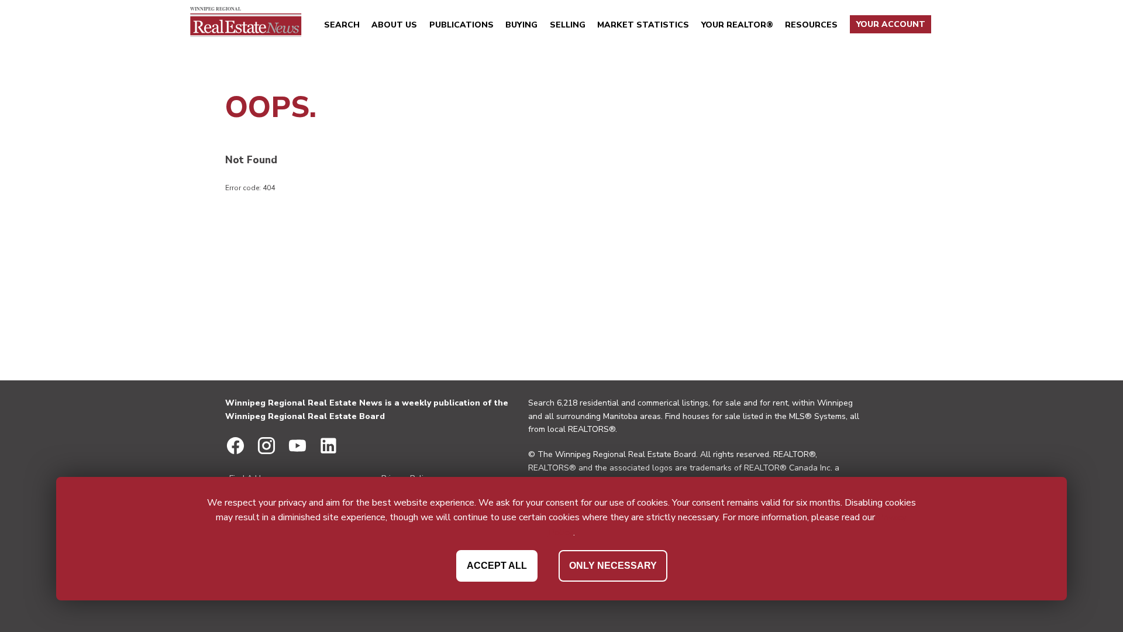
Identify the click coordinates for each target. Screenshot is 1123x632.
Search (342, 24)
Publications (461, 24)
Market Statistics (643, 24)
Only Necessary (613, 566)
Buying (521, 24)
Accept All (497, 566)
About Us (394, 24)
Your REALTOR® (737, 24)
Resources (811, 24)
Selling (567, 24)
